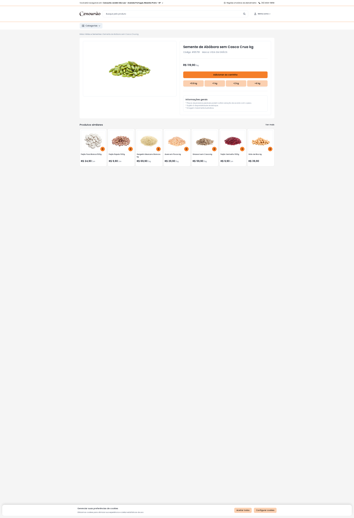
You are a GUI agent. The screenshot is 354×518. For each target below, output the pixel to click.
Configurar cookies (265, 510)
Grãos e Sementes (93, 34)
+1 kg (214, 83)
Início (82, 34)
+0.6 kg (193, 83)
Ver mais (270, 124)
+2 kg (236, 83)
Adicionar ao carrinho (225, 74)
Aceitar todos (242, 510)
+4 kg (257, 83)
